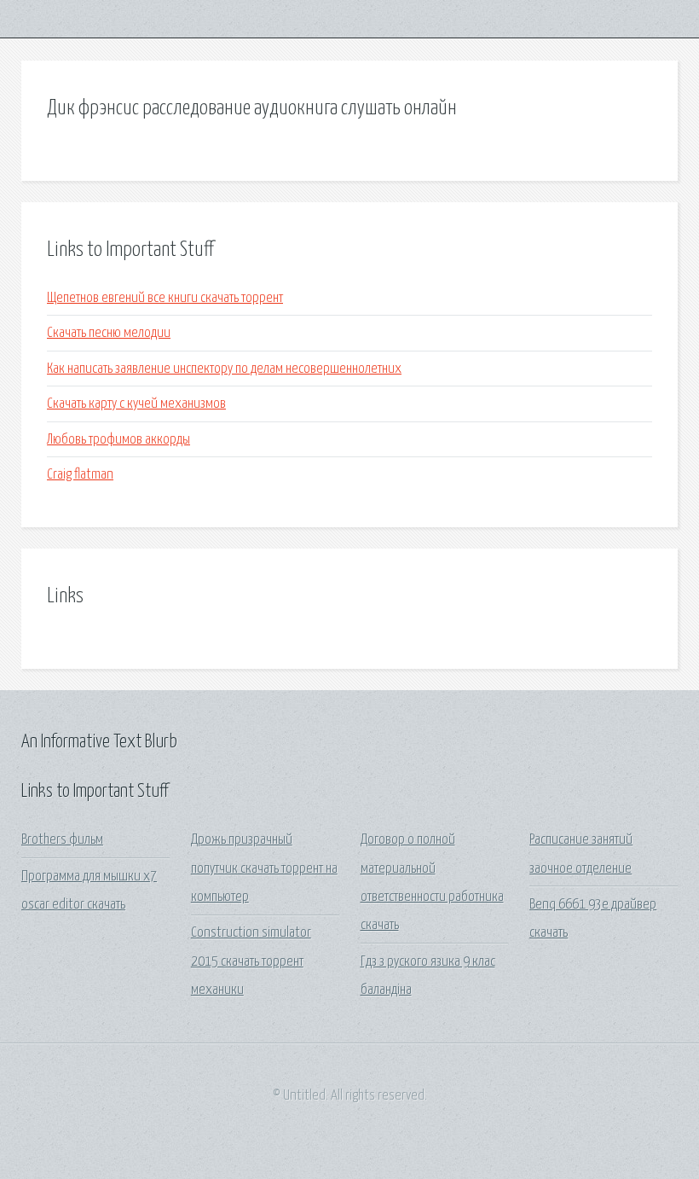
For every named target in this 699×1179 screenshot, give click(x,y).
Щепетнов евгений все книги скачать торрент (165, 298)
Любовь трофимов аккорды (118, 440)
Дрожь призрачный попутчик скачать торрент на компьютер (264, 868)
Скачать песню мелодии (108, 333)
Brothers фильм (62, 840)
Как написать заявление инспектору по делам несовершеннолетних (224, 369)
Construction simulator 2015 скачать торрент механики (251, 961)
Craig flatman (80, 475)
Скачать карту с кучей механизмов (136, 404)
